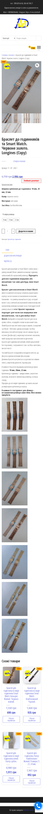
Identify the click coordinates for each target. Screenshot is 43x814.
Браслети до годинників (14, 239)
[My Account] (25, 48)
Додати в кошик (25, 231)
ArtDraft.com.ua (28, 810)
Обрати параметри (11, 719)
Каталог (11, 55)
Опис (8, 250)
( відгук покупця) (19, 161)
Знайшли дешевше (31, 180)
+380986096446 (12, 12)
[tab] (9, 250)
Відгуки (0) (8, 261)
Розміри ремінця (8, 214)
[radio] (4, 220)
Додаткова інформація (13, 255)
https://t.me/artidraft (33, 12)
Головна (4, 55)
